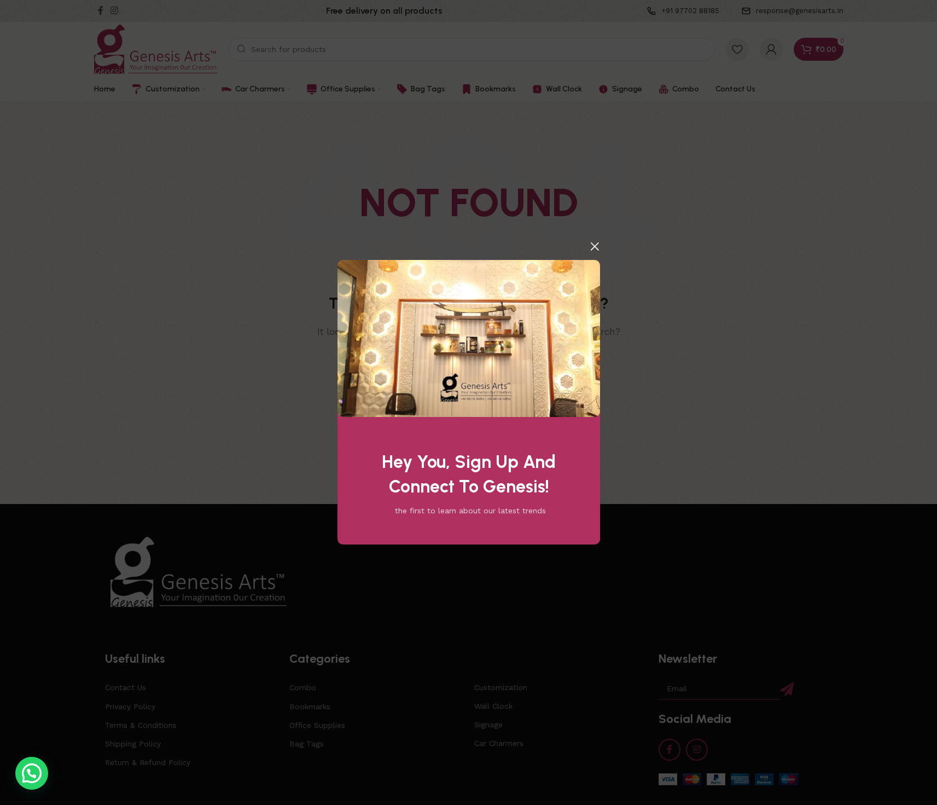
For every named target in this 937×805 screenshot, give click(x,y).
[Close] (594, 246)
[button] (31, 773)
